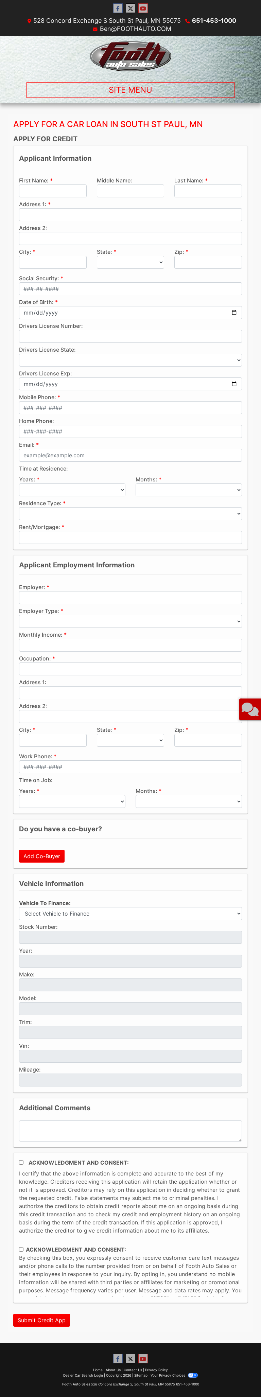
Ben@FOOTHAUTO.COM (135, 28)
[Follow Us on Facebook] (118, 8)
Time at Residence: (43, 468)
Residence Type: (40, 503)
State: (104, 251)
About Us (113, 1370)
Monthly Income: (41, 634)
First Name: (34, 180)
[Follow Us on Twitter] (130, 8)
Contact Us (133, 1370)
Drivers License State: (47, 349)
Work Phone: (35, 756)
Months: (146, 479)
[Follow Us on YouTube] (143, 8)
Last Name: (189, 180)
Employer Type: (39, 610)
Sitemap (140, 1375)
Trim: (25, 1022)
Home (98, 1370)
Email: (27, 444)
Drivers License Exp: (45, 373)
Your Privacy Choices (168, 1375)
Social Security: (39, 278)
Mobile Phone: (37, 397)
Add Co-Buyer (41, 856)
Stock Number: (38, 926)
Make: (27, 974)
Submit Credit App (42, 1320)
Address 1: (33, 204)
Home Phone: (36, 421)
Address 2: (33, 228)
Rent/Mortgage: (39, 527)
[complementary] (240, 1376)
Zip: (179, 251)
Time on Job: (36, 780)
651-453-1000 (214, 20)
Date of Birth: (36, 302)
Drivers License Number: (51, 325)
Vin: (24, 1045)
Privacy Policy (156, 1370)
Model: (28, 998)
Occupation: (35, 658)
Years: (27, 479)
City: (25, 251)
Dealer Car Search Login (83, 1375)
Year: (25, 950)
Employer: (32, 587)
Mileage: (30, 1069)
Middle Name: (114, 180)
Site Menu (130, 90)
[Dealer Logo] (130, 56)
